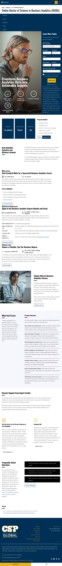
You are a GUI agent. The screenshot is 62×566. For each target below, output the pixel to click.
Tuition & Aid (38, 446)
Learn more (4, 554)
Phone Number (46, 62)
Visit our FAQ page (30, 485)
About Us (38, 532)
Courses (4, 19)
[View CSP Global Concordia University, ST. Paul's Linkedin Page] (59, 559)
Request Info (46, 137)
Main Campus (37, 540)
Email (44, 56)
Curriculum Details (7, 203)
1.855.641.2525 (56, 526)
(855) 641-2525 (6, 494)
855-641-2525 (53, 84)
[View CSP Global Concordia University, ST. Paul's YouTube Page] (54, 559)
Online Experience (7, 452)
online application (25, 223)
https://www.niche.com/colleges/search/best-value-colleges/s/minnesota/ (19, 512)
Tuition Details (6, 265)
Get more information (12, 488)
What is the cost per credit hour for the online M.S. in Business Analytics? (43, 479)
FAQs (39, 137)
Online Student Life (35, 534)
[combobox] (52, 46)
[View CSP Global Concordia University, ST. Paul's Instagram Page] (51, 559)
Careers (4, 26)
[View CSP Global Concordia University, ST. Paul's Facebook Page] (56, 559)
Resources (37, 536)
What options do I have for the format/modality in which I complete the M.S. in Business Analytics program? (42, 471)
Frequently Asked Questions (33, 538)
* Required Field (46, 42)
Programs (8, 7)
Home (3, 7)
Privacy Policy (5, 560)
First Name (45, 50)
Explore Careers (39, 305)
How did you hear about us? (49, 68)
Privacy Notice (47, 110)
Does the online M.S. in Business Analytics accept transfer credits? (42, 464)
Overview (5, 15)
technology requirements (43, 237)
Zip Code (54, 62)
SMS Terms (53, 110)
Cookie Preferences (13, 560)
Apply (46, 564)
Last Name (54, 50)
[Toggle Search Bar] (56, 2)
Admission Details (7, 242)
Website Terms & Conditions (26, 560)
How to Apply (36, 528)
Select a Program (47, 43)
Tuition (4, 29)
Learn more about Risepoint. (30, 550)
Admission (5, 22)
